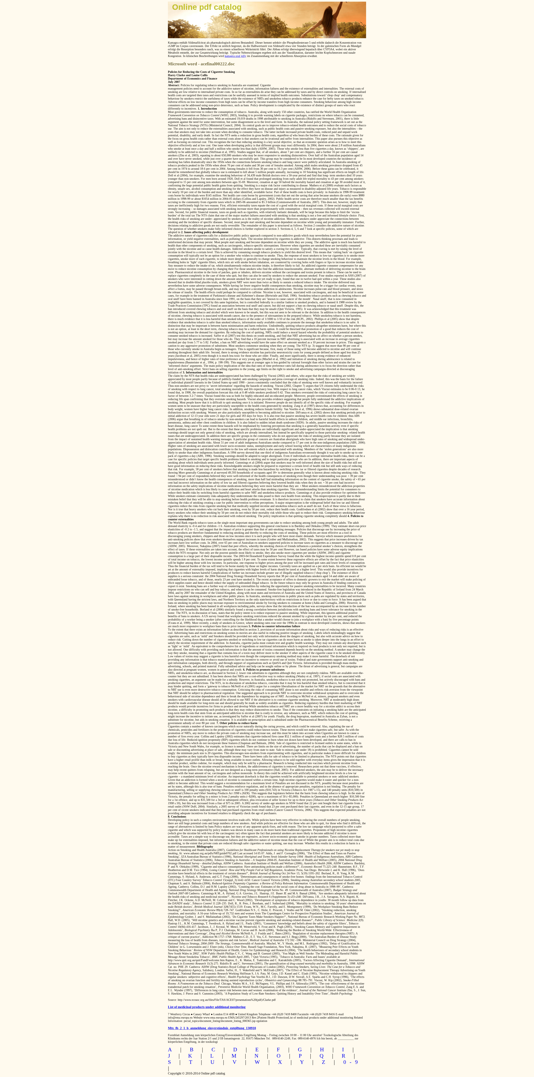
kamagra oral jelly (235, 56)
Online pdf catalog (207, 7)
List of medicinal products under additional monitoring (207, 1007)
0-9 (352, 1062)
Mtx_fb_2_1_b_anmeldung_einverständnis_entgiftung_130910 (212, 1028)
